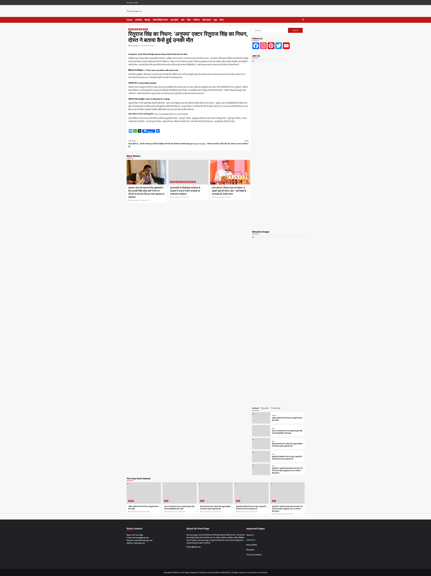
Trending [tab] (275, 408)
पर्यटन (219, 182)
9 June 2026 (185, 197)
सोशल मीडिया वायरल (160, 20)
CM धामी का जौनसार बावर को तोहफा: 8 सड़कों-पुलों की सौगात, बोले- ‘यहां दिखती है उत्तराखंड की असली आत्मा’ (229, 190)
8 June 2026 (227, 197)
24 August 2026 (288, 514)
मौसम (221, 20)
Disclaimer (250, 550)
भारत (182, 20)
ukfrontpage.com (135, 45)
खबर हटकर (206, 20)
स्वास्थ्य (238, 182)
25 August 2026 (180, 511)
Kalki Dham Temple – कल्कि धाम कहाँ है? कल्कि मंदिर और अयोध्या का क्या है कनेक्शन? (219, 142)
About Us (250, 535)
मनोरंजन (197, 20)
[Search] (303, 20)
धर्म (177, 182)
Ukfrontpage (133, 200)
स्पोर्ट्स (193, 182)
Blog (273, 428)
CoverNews (251, 572)
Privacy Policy (251, 545)
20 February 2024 (148, 45)
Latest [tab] (255, 408)
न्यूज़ (215, 20)
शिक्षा (189, 20)
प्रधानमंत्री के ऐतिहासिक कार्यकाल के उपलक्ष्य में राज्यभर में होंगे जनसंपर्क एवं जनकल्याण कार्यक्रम (185, 190)
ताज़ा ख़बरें (174, 20)
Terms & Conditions (254, 555)
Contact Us (250, 540)
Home (129, 20)
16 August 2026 (144, 200)
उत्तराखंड (138, 20)
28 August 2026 (144, 511)
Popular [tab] (265, 408)
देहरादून (147, 20)
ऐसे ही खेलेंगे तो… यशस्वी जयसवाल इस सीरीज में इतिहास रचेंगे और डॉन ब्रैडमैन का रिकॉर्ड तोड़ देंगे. (158, 144)
